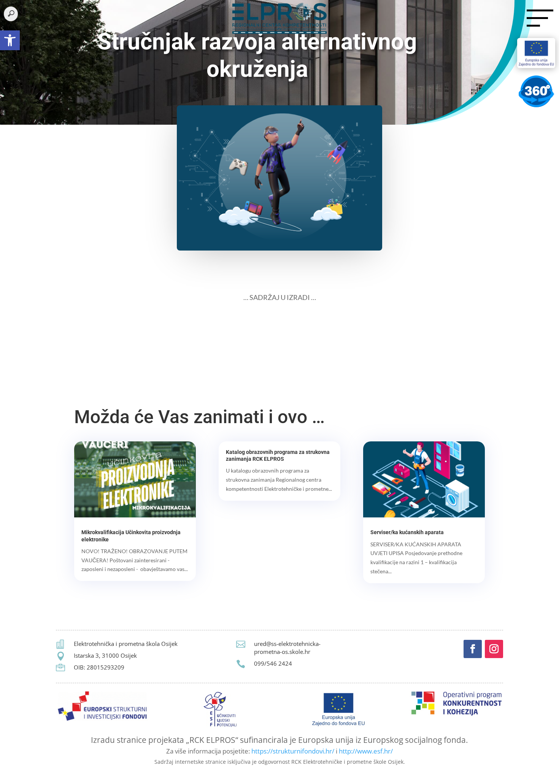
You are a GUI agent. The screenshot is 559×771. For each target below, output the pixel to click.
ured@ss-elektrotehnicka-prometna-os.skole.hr (287, 647)
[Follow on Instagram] (494, 649)
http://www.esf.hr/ (366, 751)
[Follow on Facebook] (473, 649)
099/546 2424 (273, 663)
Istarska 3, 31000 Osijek (105, 655)
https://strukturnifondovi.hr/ (292, 751)
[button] (10, 40)
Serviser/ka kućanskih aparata (407, 532)
